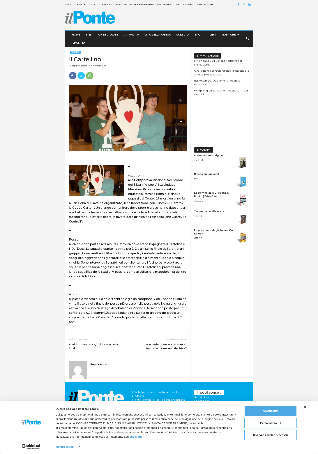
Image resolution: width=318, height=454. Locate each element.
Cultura (182, 34)
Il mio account (206, 4)
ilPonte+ (78, 42)
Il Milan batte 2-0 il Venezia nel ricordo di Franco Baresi (218, 62)
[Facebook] (239, 4)
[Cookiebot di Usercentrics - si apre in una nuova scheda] (31, 447)
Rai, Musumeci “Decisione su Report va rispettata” (217, 82)
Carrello (188, 4)
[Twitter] (81, 75)
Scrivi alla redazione (114, 4)
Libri (213, 34)
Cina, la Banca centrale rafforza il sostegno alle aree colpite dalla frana (221, 72)
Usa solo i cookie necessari (270, 435)
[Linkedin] (250, 4)
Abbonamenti (165, 4)
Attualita (131, 34)
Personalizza (268, 422)
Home (76, 34)
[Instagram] (245, 4)
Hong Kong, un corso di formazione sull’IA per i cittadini (221, 92)
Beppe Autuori (79, 65)
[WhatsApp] (89, 75)
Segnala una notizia (142, 4)
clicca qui (136, 436)
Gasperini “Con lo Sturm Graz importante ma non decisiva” (166, 346)
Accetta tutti (270, 410)
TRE (88, 34)
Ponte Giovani (107, 34)
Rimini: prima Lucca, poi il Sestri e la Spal (93, 346)
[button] (247, 39)
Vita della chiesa (157, 34)
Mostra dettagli (65, 446)
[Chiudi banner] (305, 407)
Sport (199, 34)
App (178, 4)
